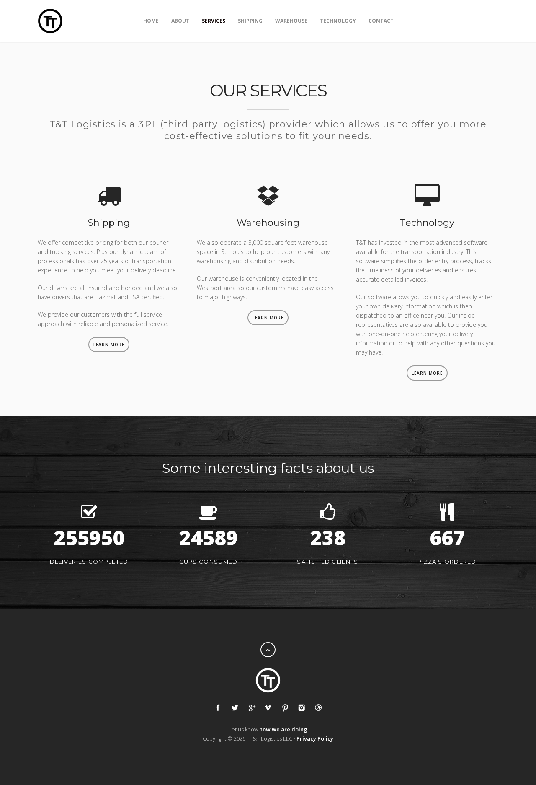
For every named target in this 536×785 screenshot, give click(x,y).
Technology (338, 20)
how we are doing (283, 729)
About (180, 20)
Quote (422, 20)
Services (213, 20)
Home (151, 20)
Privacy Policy (314, 738)
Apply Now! (475, 20)
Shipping (250, 20)
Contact (381, 20)
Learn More (108, 344)
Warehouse (291, 20)
